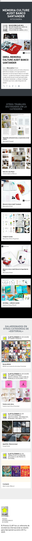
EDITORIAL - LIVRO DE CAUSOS (11, 303)
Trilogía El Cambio (8, 236)
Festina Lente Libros (8, 404)
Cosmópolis (6, 484)
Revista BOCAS (7, 364)
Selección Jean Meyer (9, 171)
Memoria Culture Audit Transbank (12, 204)
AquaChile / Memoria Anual (10, 444)
